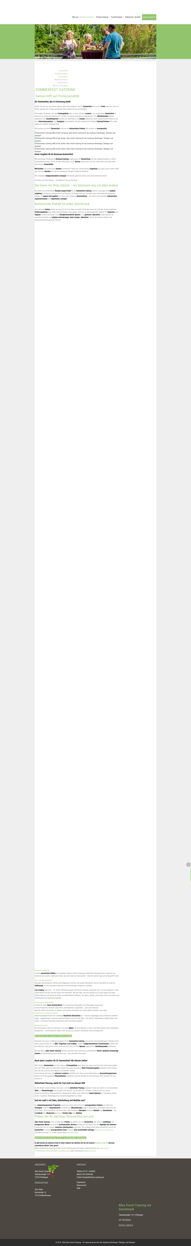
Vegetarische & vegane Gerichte (46, 1013)
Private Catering (102, 17)
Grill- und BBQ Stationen (43, 980)
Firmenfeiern (103, 1148)
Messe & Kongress (60, 86)
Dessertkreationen (41, 1025)
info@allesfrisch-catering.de (93, 1177)
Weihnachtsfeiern (52, 1151)
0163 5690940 (87, 1174)
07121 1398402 (88, 1171)
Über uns (75, 17)
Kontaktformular (72, 1132)
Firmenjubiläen (40, 1151)
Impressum (81, 1182)
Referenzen (129, 17)
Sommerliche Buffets (42, 971)
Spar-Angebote (149, 17)
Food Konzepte (116, 17)
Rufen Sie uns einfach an (104, 1130)
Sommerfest (63, 77)
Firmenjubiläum (61, 74)
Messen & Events (90, 1151)
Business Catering (86, 17)
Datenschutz (81, 1185)
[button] (77, 970)
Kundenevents (64, 1151)
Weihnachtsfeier (61, 80)
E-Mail (51, 1132)
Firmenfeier (63, 71)
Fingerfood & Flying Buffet (44, 1002)
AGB (78, 1188)
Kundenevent (62, 83)
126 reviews (126, 1220)
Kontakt (137, 17)
